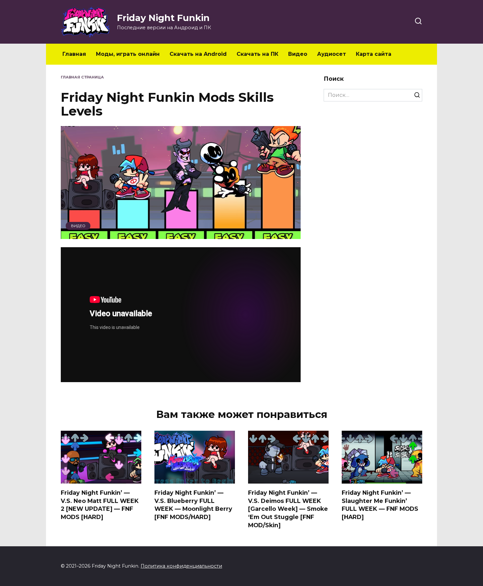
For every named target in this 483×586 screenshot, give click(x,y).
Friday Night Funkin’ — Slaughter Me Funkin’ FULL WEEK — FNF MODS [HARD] (380, 504)
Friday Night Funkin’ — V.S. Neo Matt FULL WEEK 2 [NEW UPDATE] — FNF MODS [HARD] (100, 504)
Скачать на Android (198, 54)
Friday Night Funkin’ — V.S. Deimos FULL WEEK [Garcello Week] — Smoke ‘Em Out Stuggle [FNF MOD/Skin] (288, 509)
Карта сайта (373, 54)
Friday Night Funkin (163, 17)
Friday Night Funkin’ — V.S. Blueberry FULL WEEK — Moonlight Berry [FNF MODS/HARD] (193, 504)
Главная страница (82, 77)
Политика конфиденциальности (181, 566)
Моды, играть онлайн (128, 54)
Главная (74, 54)
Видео (297, 54)
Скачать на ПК (257, 54)
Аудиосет (331, 54)
